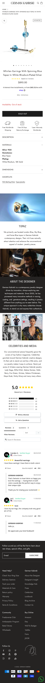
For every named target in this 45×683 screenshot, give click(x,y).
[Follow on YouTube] (3, 654)
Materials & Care (8, 588)
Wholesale (6, 630)
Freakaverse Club (9, 617)
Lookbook (28, 596)
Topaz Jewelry (20, 182)
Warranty (5, 596)
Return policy (7, 592)
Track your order (8, 584)
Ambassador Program (10, 621)
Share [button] (9, 468)
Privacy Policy (7, 600)
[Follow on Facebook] (3, 650)
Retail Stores (7, 625)
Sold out (22, 113)
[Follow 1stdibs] (3, 658)
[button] (35, 468)
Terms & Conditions (9, 605)
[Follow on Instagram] (9, 650)
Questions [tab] (22, 428)
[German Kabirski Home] (34, 650)
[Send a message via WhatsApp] (41, 679)
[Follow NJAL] (9, 658)
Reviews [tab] (8, 428)
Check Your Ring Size (10, 575)
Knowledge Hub (31, 584)
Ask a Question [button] (23, 420)
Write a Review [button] (23, 415)
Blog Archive (30, 600)
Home (4, 9)
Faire (27, 634)
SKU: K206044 (22, 95)
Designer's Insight (31, 579)
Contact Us (29, 605)
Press (27, 588)
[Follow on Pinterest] (15, 650)
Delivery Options (8, 579)
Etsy (26, 621)
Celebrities (29, 592)
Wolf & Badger (31, 625)
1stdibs (27, 630)
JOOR (27, 638)
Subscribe (34, 555)
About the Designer (32, 575)
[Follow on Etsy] (15, 654)
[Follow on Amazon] (9, 654)
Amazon (28, 617)
